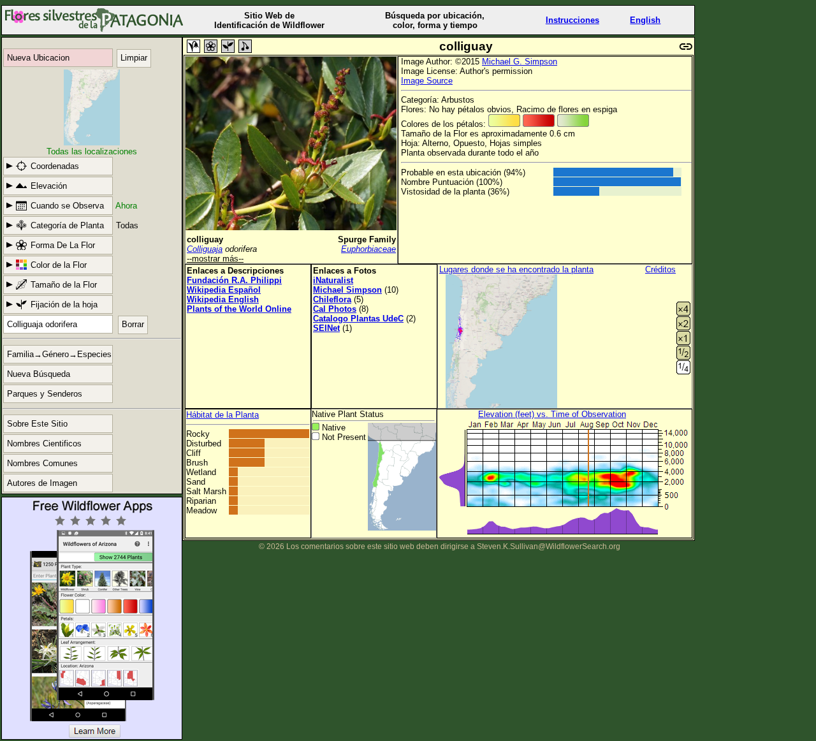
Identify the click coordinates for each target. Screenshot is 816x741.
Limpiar (133, 57)
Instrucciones (572, 20)
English (645, 20)
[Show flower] (210, 46)
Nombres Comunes (42, 463)
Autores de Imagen (42, 483)
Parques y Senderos (44, 394)
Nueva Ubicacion (38, 57)
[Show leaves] (228, 46)
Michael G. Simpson (519, 61)
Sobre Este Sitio (37, 424)
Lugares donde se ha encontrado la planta (516, 269)
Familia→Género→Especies (59, 354)
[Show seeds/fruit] (245, 46)
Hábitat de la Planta (222, 415)
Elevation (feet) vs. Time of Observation (552, 414)
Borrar (133, 324)
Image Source (427, 80)
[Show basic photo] (193, 46)
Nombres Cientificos (44, 443)
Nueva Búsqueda (38, 374)
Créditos (660, 269)
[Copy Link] (686, 45)
